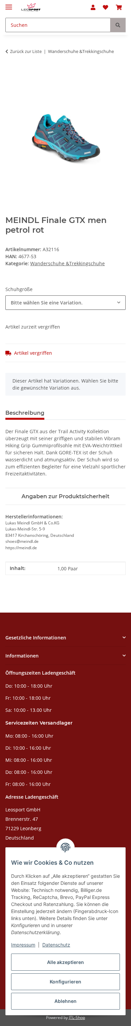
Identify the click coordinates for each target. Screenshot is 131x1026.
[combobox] (65, 302)
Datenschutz (56, 945)
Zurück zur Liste (26, 51)
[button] (93, 7)
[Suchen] (118, 25)
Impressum (23, 945)
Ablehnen (65, 1001)
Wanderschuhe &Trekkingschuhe (67, 263)
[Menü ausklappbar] (8, 4)
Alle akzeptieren (65, 962)
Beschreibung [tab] (24, 413)
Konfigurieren (65, 981)
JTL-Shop (77, 1017)
